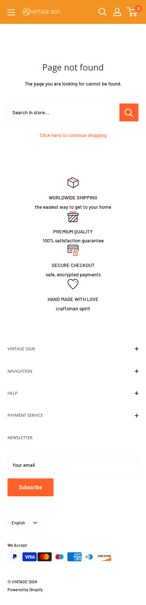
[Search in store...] (129, 112)
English (18, 522)
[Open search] (102, 12)
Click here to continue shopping (73, 135)
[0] (132, 11)
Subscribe (30, 487)
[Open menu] (11, 12)
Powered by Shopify (25, 589)
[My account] (117, 12)
